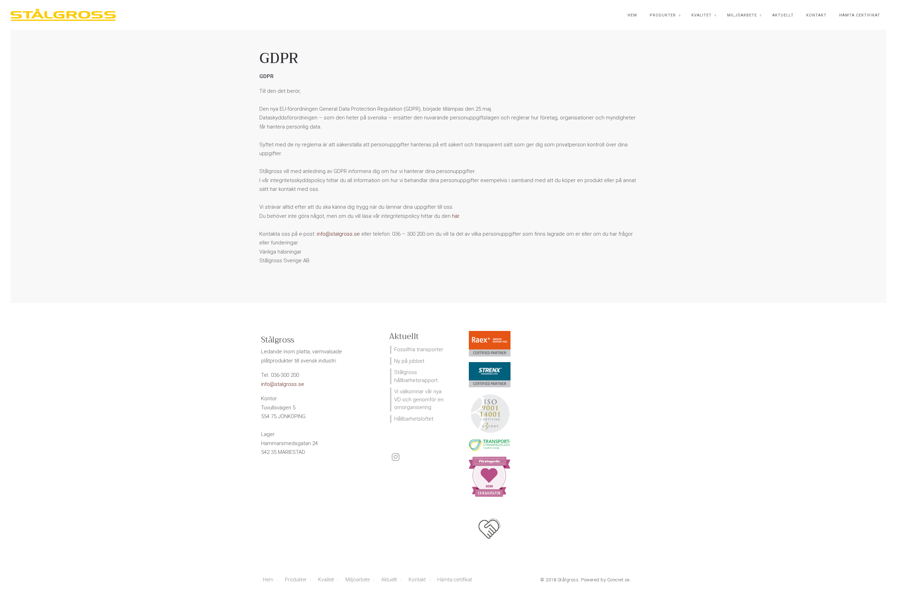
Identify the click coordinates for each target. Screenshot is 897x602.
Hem (632, 15)
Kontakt (816, 15)
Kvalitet (701, 15)
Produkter (663, 15)
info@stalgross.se (338, 234)
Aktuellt (783, 15)
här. (456, 216)
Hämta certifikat (859, 15)
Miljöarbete (742, 15)
